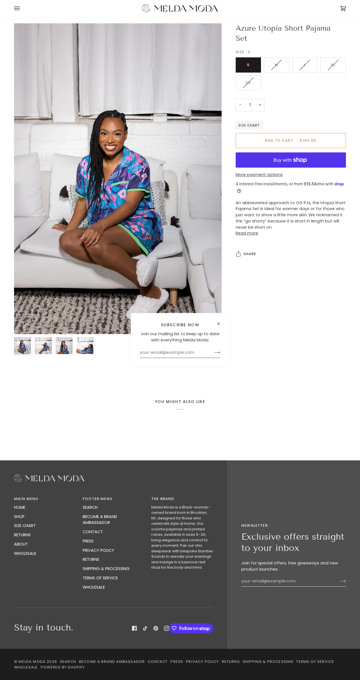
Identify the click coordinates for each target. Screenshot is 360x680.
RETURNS (22, 535)
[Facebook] (134, 628)
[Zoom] (25, 323)
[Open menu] (22, 8)
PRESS (88, 541)
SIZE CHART (249, 125)
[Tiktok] (145, 628)
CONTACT (93, 532)
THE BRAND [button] (162, 498)
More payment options (259, 174)
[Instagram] (166, 628)
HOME (19, 507)
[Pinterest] (155, 628)
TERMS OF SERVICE (100, 578)
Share (249, 253)
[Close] (221, 321)
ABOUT (21, 544)
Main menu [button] (26, 498)
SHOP (19, 516)
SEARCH (90, 507)
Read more (247, 233)
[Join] (212, 352)
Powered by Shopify (63, 667)
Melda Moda (32, 661)
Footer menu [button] (97, 498)
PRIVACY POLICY (98, 550)
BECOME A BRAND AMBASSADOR (100, 520)
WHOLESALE (25, 553)
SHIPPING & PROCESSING (106, 568)
